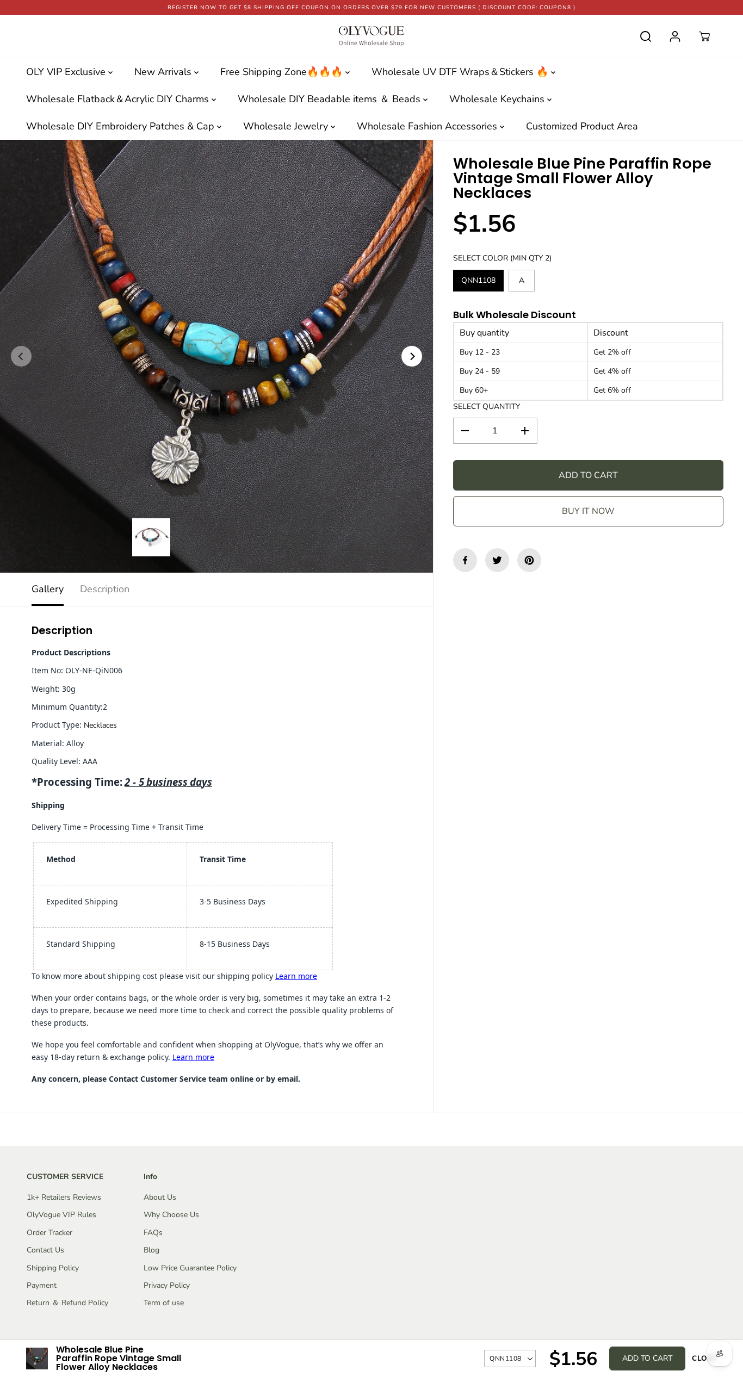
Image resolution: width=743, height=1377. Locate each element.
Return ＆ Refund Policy (67, 1303)
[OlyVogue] (371, 36)
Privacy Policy (167, 1285)
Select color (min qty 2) (502, 258)
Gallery (48, 589)
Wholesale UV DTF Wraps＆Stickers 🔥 (461, 71)
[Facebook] (465, 560)
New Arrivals (164, 71)
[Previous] (21, 356)
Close (704, 1358)
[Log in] (675, 36)
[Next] (411, 356)
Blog (151, 1250)
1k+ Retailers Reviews (64, 1197)
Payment (42, 1285)
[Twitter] (497, 560)
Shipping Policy (53, 1268)
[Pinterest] (529, 560)
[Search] (646, 36)
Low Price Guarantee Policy (190, 1268)
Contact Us (45, 1250)
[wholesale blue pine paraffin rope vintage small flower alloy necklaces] (216, 356)
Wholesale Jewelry (287, 126)
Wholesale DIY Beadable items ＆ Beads (330, 99)
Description (104, 589)
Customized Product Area (582, 126)
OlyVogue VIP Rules (61, 1214)
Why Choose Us (171, 1214)
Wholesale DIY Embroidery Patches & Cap (121, 126)
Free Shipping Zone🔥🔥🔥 (282, 71)
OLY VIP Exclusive (67, 71)
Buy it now (588, 511)
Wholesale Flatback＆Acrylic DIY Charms (119, 99)
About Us (160, 1197)
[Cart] (704, 36)
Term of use (164, 1303)
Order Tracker (49, 1232)
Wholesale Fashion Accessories (428, 126)
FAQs (153, 1232)
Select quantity (486, 406)
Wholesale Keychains (498, 99)
